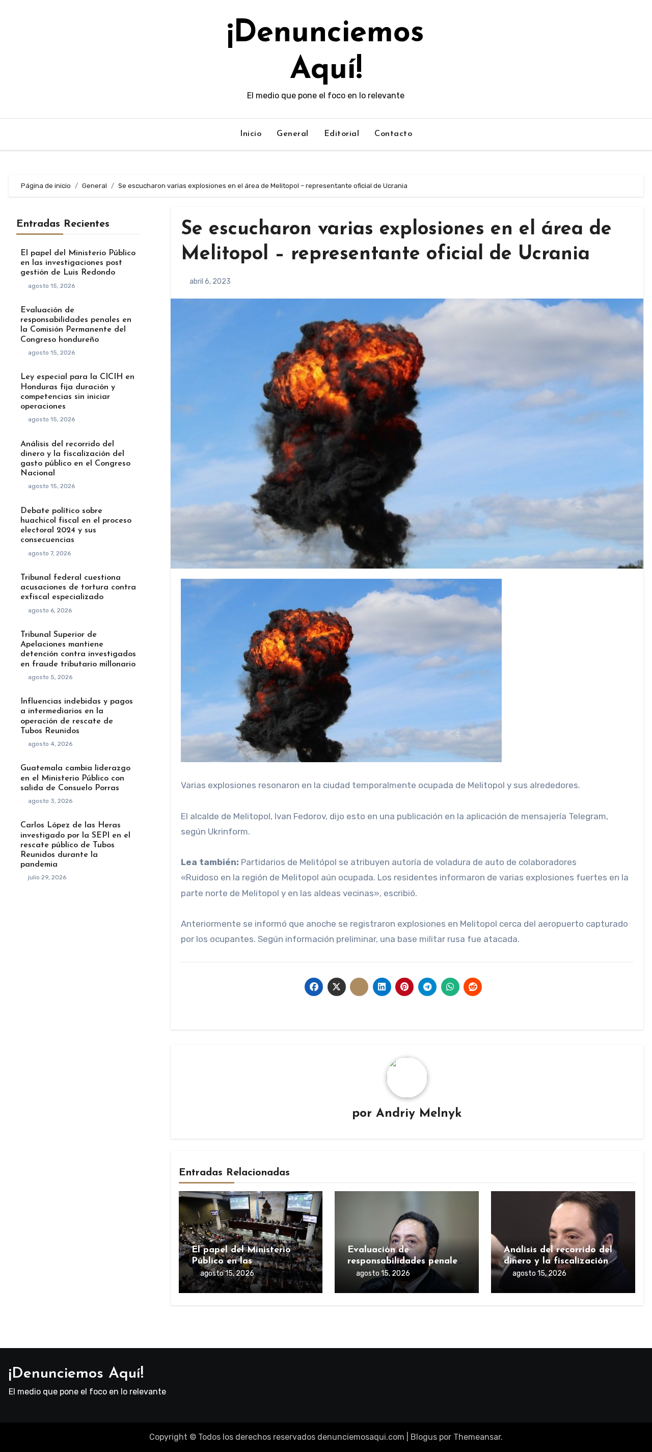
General (293, 134)
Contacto (393, 134)
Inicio (250, 134)
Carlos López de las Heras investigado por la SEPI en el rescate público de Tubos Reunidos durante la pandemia (75, 845)
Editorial (342, 134)
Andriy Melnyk (418, 1114)
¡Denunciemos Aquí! (76, 1374)
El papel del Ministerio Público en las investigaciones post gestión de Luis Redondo (77, 263)
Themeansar (477, 1437)
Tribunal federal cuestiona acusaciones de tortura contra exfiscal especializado (78, 587)
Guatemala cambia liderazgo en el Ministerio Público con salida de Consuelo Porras (75, 778)
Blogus (424, 1437)
